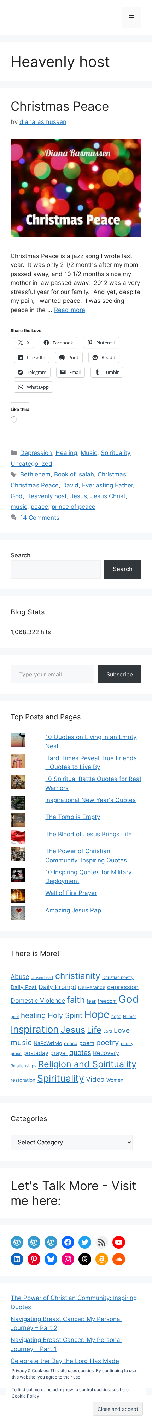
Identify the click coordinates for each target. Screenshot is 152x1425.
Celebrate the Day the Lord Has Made (65, 1360)
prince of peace (73, 506)
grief (15, 1016)
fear (91, 1001)
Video (95, 1079)
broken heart (42, 977)
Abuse (20, 976)
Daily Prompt (57, 986)
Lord (107, 1031)
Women (114, 1080)
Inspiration (35, 1029)
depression (123, 986)
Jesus (78, 496)
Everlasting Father (107, 485)
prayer (59, 1053)
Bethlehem (35, 474)
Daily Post (24, 987)
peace (39, 506)
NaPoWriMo (48, 1043)
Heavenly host (46, 496)
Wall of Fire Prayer (71, 892)
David (70, 485)
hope (116, 1016)
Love (122, 1030)
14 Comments (39, 517)
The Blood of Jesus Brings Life (88, 834)
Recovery (106, 1052)
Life (94, 1030)
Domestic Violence (38, 1000)
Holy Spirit (65, 1015)
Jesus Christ (107, 496)
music (19, 506)
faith (76, 1000)
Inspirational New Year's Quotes (90, 800)
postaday (35, 1053)
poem (86, 1043)
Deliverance (91, 987)
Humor (129, 1016)
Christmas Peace (60, 106)
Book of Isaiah (74, 474)
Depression (36, 452)
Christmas (112, 474)
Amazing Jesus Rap (73, 910)
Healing (66, 452)
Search (20, 555)
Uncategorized (31, 463)
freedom (107, 1001)
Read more (69, 309)
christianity (77, 975)
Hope (97, 1014)
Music (89, 452)
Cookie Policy (25, 1396)
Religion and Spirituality (87, 1064)
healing (33, 1015)
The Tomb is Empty (72, 816)
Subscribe (119, 674)
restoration (23, 1080)
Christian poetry (118, 977)
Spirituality (115, 452)
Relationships (23, 1065)
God (17, 496)
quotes (80, 1053)
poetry (107, 1042)
